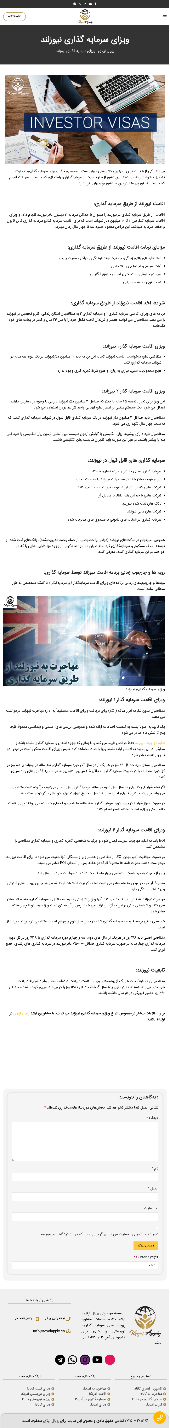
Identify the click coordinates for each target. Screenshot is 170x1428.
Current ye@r (146, 1257)
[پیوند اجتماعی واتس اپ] (80, 4)
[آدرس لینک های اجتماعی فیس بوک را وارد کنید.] (95, 4)
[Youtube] (97, 1360)
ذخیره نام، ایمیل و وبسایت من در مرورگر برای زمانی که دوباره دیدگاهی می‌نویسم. (99, 1234)
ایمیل (153, 1188)
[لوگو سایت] (85, 16)
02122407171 (14, 16)
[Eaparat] (110, 1360)
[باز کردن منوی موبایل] (165, 16)
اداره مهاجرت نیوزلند (150, 743)
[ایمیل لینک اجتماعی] (90, 4)
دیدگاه (152, 1118)
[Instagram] (85, 1360)
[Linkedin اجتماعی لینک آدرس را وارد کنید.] (85, 4)
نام (155, 1168)
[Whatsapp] (72, 1360)
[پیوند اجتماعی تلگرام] (75, 4)
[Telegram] (60, 1360)
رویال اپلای (106, 51)
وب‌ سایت (151, 1208)
